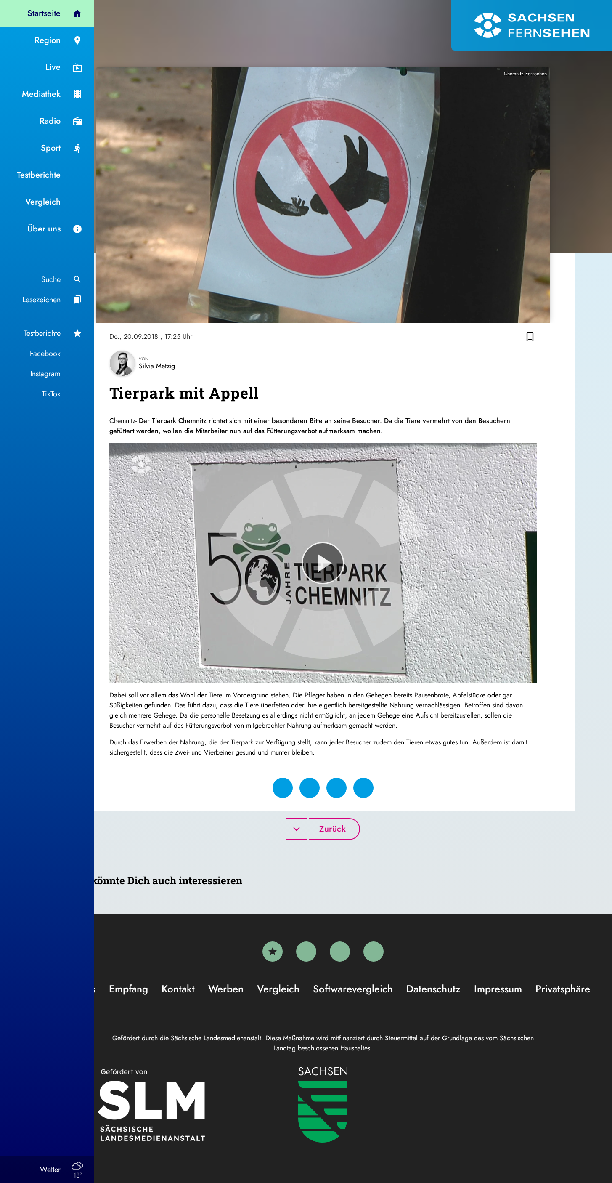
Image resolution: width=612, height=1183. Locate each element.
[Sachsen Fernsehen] (531, 25)
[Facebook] (306, 951)
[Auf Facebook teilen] (283, 788)
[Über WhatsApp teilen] (336, 788)
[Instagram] (340, 951)
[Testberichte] (272, 951)
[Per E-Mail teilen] (363, 788)
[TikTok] (373, 951)
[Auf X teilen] (309, 788)
